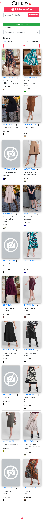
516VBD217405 (9, 169)
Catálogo (7, 28)
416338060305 (30, 78)
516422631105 (8, 441)
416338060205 (30, 260)
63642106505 (8, 124)
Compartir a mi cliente (21, 24)
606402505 (29, 441)
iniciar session (23, 9)
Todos (9, 41)
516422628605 (30, 488)
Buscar (32, 15)
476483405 (7, 214)
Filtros (22, 46)
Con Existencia (31, 41)
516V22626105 (9, 260)
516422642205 (30, 124)
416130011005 (8, 350)
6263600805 (29, 169)
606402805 (29, 350)
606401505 (7, 305)
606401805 (29, 394)
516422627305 (9, 78)
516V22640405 (9, 394)
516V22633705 (9, 488)
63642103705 (30, 214)
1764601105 (29, 305)
